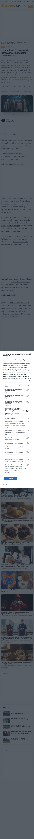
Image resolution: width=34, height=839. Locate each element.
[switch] (27, 390)
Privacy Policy (27, 484)
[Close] (30, 354)
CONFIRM (10, 478)
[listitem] (17, 385)
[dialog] (17, 419)
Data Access (17, 484)
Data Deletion (7, 484)
